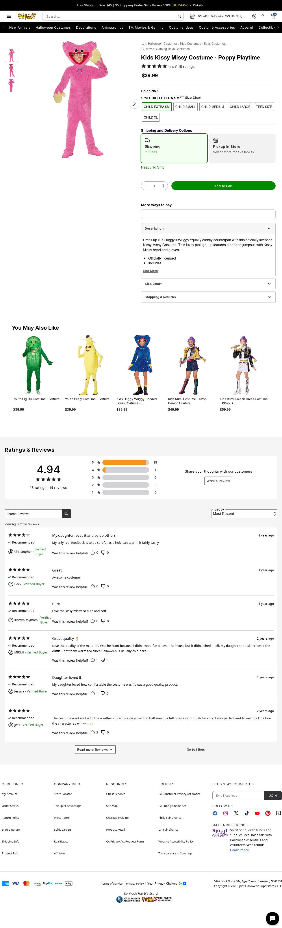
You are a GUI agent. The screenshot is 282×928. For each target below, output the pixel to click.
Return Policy (10, 818)
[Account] (263, 16)
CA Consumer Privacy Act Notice (179, 794)
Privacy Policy (135, 883)
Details (198, 5)
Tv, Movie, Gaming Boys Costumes (165, 49)
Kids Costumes (190, 43)
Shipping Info (10, 841)
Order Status (10, 806)
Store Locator (63, 794)
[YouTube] (257, 813)
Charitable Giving (117, 818)
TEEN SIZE (264, 106)
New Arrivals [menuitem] (19, 27)
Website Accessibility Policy (176, 841)
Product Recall (115, 829)
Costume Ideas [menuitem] (181, 27)
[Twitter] (236, 813)
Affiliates (59, 853)
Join (273, 795)
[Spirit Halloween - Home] (27, 16)
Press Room (62, 818)
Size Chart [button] (193, 97)
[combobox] (113, 16)
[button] (79, 99)
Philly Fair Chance (169, 818)
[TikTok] (246, 813)
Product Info (10, 853)
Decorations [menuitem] (86, 27)
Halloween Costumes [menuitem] (53, 27)
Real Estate (61, 841)
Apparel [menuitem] (246, 27)
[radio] (174, 148)
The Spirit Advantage (67, 806)
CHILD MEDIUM (212, 106)
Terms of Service (111, 883)
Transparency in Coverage (175, 853)
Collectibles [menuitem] (268, 27)
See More (150, 271)
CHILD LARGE (240, 106)
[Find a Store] (254, 16)
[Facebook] (215, 813)
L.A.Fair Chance (168, 829)
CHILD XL (151, 117)
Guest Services (115, 794)
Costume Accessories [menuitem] (217, 27)
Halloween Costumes (163, 43)
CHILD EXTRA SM (157, 106)
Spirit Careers (62, 829)
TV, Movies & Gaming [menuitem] (145, 27)
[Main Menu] (9, 16)
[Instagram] (225, 813)
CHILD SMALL (185, 106)
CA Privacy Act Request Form (125, 841)
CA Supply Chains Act (172, 806)
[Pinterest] (268, 813)
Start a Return (11, 829)
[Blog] (278, 813)
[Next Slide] (134, 103)
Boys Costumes (215, 43)
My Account (9, 794)
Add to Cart (223, 186)
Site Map (112, 806)
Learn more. (240, 850)
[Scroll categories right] (278, 26)
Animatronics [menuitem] (112, 27)
